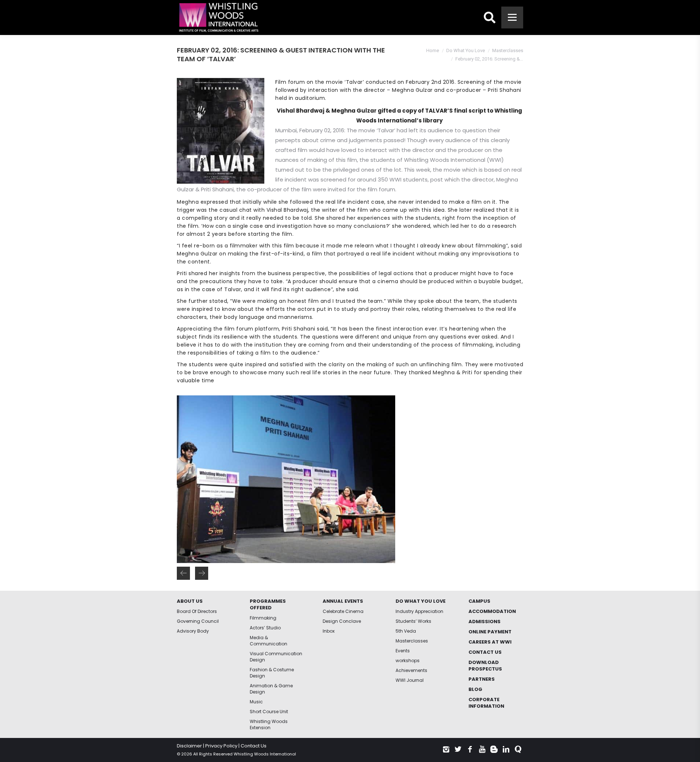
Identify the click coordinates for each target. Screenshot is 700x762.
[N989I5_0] (285, 479)
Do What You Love (465, 50)
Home (432, 50)
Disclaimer (189, 745)
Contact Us (254, 745)
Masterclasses (507, 50)
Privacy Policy (221, 745)
